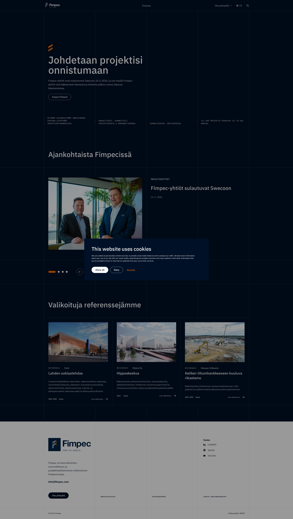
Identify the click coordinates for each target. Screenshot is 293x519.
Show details (131, 270)
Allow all (99, 269)
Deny (116, 269)
